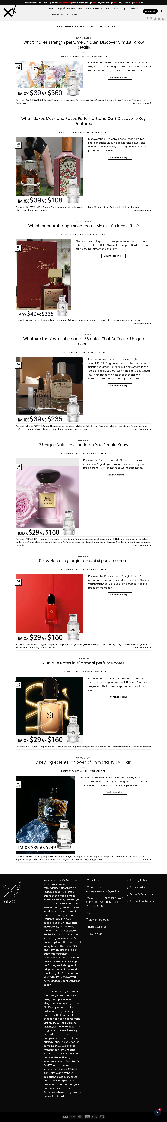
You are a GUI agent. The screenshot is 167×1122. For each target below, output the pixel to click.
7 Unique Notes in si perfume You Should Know (83, 444)
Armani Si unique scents (59, 746)
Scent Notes (134, 320)
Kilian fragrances (47, 859)
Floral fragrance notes (81, 856)
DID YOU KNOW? (83, 221)
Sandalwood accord (41, 429)
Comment (145, 859)
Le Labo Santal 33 (83, 426)
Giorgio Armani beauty (104, 644)
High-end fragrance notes (128, 539)
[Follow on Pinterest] (155, 19)
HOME (51, 8)
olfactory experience (119, 426)
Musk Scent (124, 207)
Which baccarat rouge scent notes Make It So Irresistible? (83, 226)
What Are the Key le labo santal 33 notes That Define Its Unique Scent (83, 341)
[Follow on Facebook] (147, 19)
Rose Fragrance (39, 210)
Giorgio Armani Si (106, 539)
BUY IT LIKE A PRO (83, 38)
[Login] (161, 11)
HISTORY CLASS (83, 114)
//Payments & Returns (140, 901)
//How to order (94, 934)
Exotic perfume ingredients (61, 539)
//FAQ (89, 913)
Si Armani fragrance (120, 746)
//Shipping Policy (137, 880)
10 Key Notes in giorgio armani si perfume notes (84, 560)
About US (72, 14)
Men (80, 8)
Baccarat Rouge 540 (61, 320)
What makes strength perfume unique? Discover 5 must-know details (83, 45)
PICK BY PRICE (111, 8)
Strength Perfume (105, 99)
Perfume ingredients (85, 99)
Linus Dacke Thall (99, 56)
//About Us (92, 880)
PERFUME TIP (83, 440)
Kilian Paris (60, 859)
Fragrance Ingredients (81, 644)
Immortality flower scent (128, 856)
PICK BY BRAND (92, 8)
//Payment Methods (97, 919)
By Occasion (129, 8)
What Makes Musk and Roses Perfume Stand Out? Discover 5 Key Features (83, 121)
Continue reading (119, 77)
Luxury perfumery (31, 647)
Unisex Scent (81, 429)
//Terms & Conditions (140, 894)
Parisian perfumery (140, 426)
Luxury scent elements (51, 542)
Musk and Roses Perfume (106, 207)
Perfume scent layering (103, 542)
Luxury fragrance (101, 426)
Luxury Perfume (119, 320)
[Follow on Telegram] (163, 19)
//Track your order (96, 927)
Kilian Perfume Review (76, 859)
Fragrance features (83, 207)
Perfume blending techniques (77, 542)
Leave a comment (142, 102)
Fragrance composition (63, 99)
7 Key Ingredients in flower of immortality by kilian (83, 762)
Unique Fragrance (123, 99)
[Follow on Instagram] (151, 19)
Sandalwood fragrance (63, 429)
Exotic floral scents (60, 856)
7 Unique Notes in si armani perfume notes (83, 663)
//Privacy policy (136, 887)
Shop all (60, 8)
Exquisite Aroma (80, 320)
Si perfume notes (124, 542)
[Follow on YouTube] (159, 19)
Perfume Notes (23, 429)
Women (71, 8)
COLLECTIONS (56, 14)
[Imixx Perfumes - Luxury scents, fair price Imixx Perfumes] (23, 11)
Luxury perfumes (96, 859)
